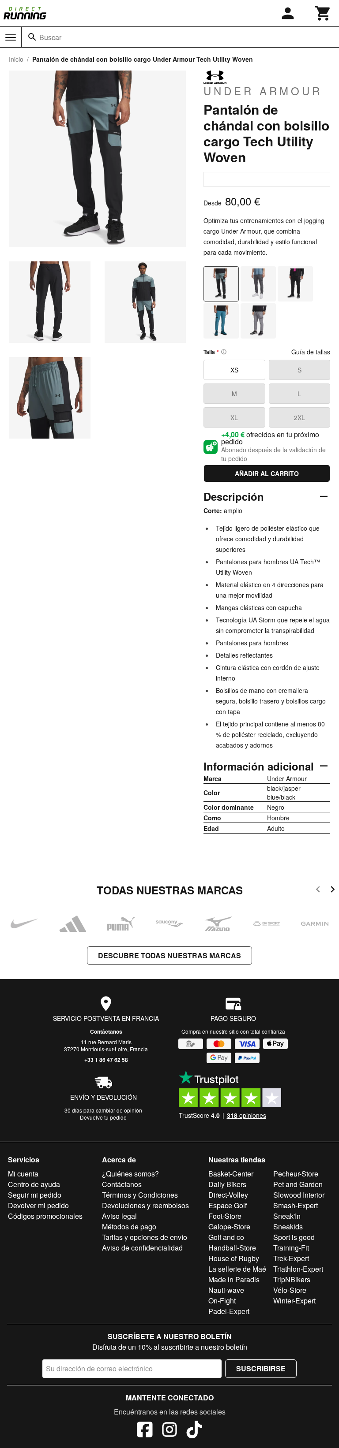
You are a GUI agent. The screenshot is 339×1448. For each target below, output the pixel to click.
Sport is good (294, 1237)
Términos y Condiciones (140, 1195)
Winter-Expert (294, 1300)
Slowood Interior (298, 1195)
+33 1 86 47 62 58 (106, 1060)
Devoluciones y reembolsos (145, 1205)
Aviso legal (119, 1216)
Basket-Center (230, 1174)
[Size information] (224, 352)
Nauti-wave (226, 1290)
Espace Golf (227, 1205)
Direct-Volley (228, 1195)
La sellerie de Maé (237, 1269)
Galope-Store (229, 1226)
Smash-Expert (295, 1205)
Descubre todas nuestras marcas (169, 955)
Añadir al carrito (267, 473)
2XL (299, 417)
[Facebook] (145, 1431)
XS (234, 369)
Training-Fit (291, 1248)
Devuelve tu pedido (103, 1117)
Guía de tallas (310, 351)
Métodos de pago (129, 1226)
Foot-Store (224, 1216)
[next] (332, 890)
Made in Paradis (234, 1279)
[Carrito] (323, 13)
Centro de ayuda (34, 1184)
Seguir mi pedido (34, 1195)
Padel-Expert (228, 1311)
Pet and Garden (298, 1184)
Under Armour (262, 90)
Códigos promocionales (45, 1216)
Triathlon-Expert (298, 1269)
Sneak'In (287, 1216)
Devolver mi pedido (38, 1205)
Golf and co (226, 1237)
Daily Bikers (227, 1184)
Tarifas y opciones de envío (144, 1237)
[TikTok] (194, 1431)
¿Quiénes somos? (130, 1174)
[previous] (318, 890)
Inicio (16, 59)
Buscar (50, 37)
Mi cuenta (23, 1174)
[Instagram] (169, 1431)
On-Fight (222, 1300)
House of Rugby (233, 1258)
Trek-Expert (291, 1258)
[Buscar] (32, 37)
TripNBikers (291, 1279)
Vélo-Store (289, 1290)
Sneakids (288, 1226)
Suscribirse (261, 1368)
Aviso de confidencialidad (142, 1248)
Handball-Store (232, 1248)
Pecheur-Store (295, 1174)
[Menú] (10, 37)
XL (234, 417)
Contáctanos (106, 1031)
